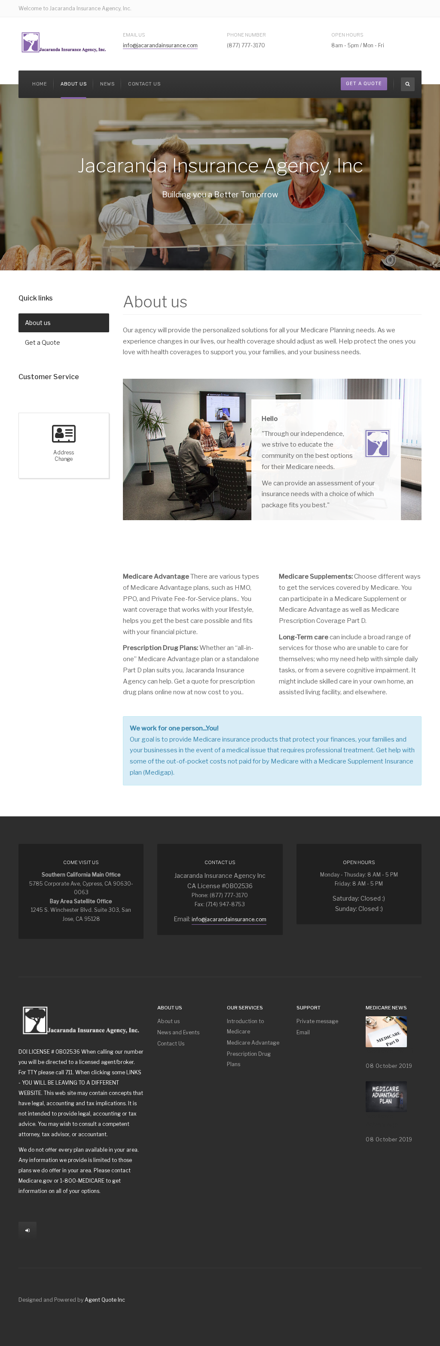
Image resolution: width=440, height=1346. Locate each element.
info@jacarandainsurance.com (160, 45)
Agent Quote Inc (105, 1300)
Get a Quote (42, 342)
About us (73, 84)
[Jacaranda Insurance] (63, 42)
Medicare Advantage (253, 1042)
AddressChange (63, 456)
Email (303, 1032)
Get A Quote (364, 83)
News (107, 84)
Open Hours (347, 35)
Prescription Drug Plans (249, 1059)
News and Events (178, 1032)
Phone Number (246, 35)
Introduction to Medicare (245, 1026)
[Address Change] (64, 438)
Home (39, 84)
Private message (317, 1021)
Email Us (134, 35)
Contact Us (144, 84)
